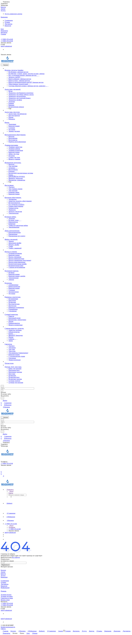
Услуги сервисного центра (13, 14)
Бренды (3, 574)
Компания (4, 577)
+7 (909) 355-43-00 (7, 39)
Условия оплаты (6, 594)
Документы (8, 24)
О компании (9, 20)
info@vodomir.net (6, 46)
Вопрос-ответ (5, 600)
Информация (5, 587)
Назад (11, 491)
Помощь (3, 591)
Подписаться (5, 565)
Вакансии (8, 25)
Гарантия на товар (7, 598)
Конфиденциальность (8, 627)
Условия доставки (7, 596)
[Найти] (2, 398)
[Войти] (2, 469)
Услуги (3, 575)
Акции (3, 572)
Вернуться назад (6, 557)
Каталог (3, 570)
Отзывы (7, 22)
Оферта (3, 629)
